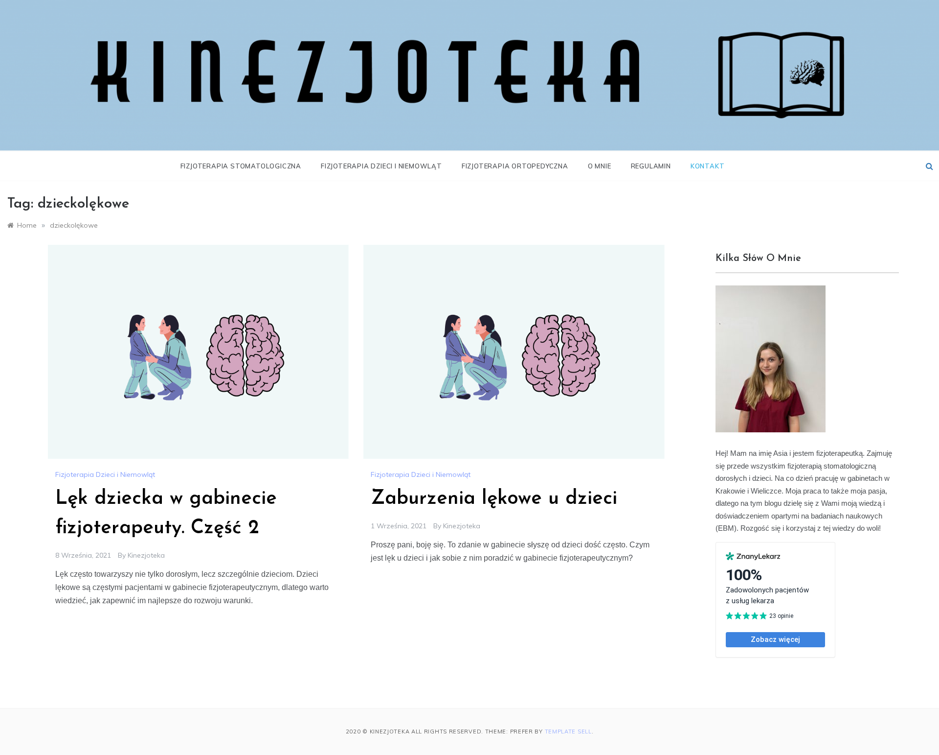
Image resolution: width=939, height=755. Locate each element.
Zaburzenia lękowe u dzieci (494, 499)
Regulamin (651, 166)
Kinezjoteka (146, 555)
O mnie (599, 166)
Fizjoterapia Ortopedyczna (515, 166)
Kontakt (708, 166)
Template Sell (568, 731)
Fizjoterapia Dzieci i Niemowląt (381, 166)
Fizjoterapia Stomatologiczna (240, 166)
